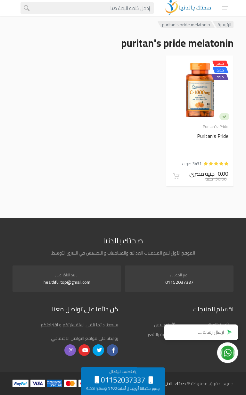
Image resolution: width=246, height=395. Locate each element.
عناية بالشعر (159, 334)
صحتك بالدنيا (175, 383)
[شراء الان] (176, 176)
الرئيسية (224, 24)
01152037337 (179, 282)
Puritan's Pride (212, 136)
